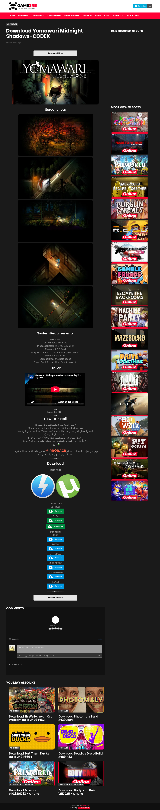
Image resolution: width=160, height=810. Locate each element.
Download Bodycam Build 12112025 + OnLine (77, 792)
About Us (87, 15)
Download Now (55, 53)
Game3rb (84, 805)
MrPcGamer (84, 808)
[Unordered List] (36, 655)
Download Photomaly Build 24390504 (78, 718)
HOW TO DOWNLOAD (114, 15)
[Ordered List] (33, 655)
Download (58, 511)
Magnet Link (58, 526)
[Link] (47, 655)
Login (99, 639)
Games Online (54, 15)
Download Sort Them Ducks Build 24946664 (29, 755)
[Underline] (26, 655)
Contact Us (142, 6)
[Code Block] (44, 655)
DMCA (98, 15)
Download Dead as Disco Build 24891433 (80, 755)
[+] (54, 655)
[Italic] (22, 655)
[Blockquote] (40, 655)
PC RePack (38, 15)
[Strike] (30, 655)
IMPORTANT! (133, 15)
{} (50, 655)
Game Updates (71, 15)
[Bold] (19, 655)
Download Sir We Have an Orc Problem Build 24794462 (30, 718)
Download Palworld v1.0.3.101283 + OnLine (24, 792)
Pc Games (14, 711)
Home (12, 15)
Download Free (55, 598)
